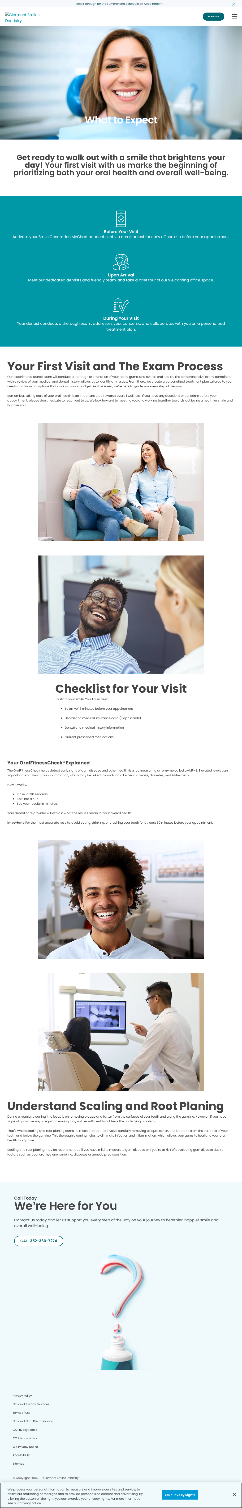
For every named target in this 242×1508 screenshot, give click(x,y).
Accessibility (21, 1455)
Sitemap (18, 1464)
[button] (234, 17)
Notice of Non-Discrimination (33, 1421)
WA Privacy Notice (25, 1447)
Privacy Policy (22, 1396)
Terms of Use (21, 1413)
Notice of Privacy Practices (31, 1404)
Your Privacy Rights (179, 1495)
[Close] (234, 1494)
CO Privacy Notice (25, 1438)
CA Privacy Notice (25, 1430)
